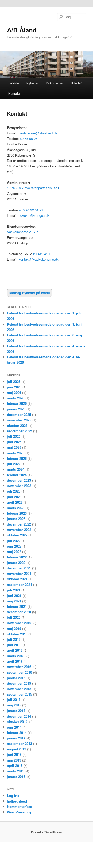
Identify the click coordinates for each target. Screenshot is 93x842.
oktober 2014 (17, 721)
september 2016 (19, 672)
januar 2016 (16, 677)
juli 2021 (13, 590)
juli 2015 (13, 699)
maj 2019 (14, 628)
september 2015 (19, 694)
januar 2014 (16, 738)
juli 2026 (13, 381)
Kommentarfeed (19, 806)
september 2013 (19, 743)
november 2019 (19, 622)
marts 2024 (15, 469)
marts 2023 (15, 507)
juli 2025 (13, 436)
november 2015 (19, 688)
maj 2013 (14, 760)
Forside (13, 83)
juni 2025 (14, 441)
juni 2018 (14, 644)
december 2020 (19, 611)
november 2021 (19, 573)
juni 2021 (14, 595)
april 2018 (14, 650)
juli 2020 (13, 617)
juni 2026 (14, 387)
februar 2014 (17, 732)
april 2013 (14, 765)
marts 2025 (15, 452)
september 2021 (19, 584)
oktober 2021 (17, 578)
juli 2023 (13, 491)
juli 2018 (13, 639)
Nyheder (32, 83)
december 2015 (19, 683)
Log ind (13, 795)
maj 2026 (14, 392)
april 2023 (14, 502)
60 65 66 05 (28, 138)
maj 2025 (14, 447)
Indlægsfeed (17, 801)
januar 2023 (16, 518)
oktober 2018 (17, 633)
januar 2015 (16, 710)
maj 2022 (14, 551)
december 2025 (19, 414)
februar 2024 (17, 474)
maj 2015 (14, 705)
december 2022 (19, 524)
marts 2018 (15, 655)
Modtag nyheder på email (29, 292)
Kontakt (14, 93)
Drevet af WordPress (46, 832)
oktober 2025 (17, 425)
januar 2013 (16, 776)
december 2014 (19, 716)
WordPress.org (19, 812)
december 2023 (19, 480)
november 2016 (19, 666)
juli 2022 (13, 540)
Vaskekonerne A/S (21, 231)
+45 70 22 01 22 (31, 209)
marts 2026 (15, 397)
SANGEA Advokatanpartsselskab (32, 187)
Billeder (76, 83)
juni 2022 (14, 546)
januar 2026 (16, 409)
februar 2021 (17, 606)
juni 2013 (14, 754)
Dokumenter (54, 83)
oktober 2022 (17, 535)
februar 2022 (17, 557)
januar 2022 (16, 562)
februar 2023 (17, 513)
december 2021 (19, 567)
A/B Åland (22, 29)
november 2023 (19, 485)
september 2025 (19, 430)
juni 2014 (14, 727)
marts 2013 (15, 771)
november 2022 (19, 529)
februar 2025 (17, 458)
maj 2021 (14, 600)
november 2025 (19, 419)
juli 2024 (13, 463)
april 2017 (14, 661)
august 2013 (16, 748)
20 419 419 (41, 253)
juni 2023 (14, 496)
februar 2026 (17, 403)
